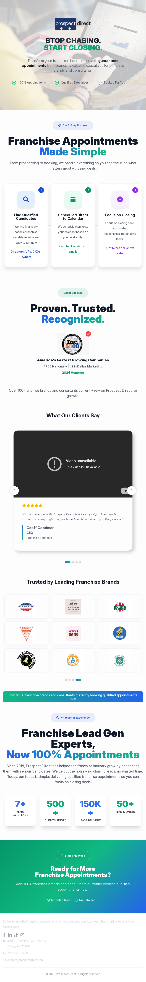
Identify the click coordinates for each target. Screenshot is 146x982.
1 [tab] (68, 562)
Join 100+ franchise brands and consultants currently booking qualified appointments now (73, 696)
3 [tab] (76, 562)
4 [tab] (80, 562)
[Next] (131, 490)
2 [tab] (73, 562)
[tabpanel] (73, 491)
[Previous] (14, 490)
